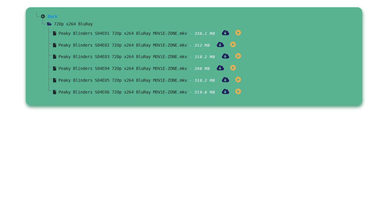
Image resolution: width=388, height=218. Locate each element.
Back (52, 16)
